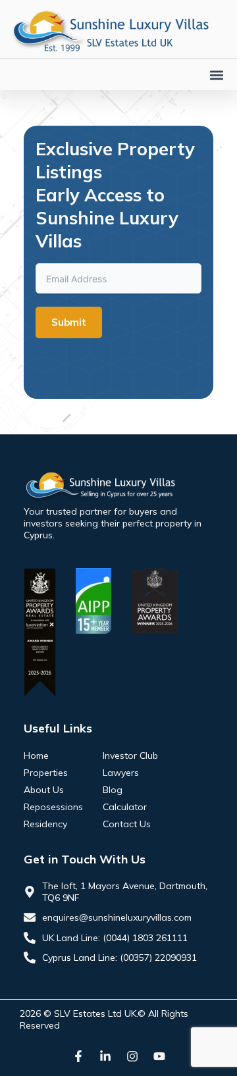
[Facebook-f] (78, 1056)
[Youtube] (159, 1056)
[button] (216, 75)
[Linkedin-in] (105, 1056)
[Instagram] (132, 1056)
